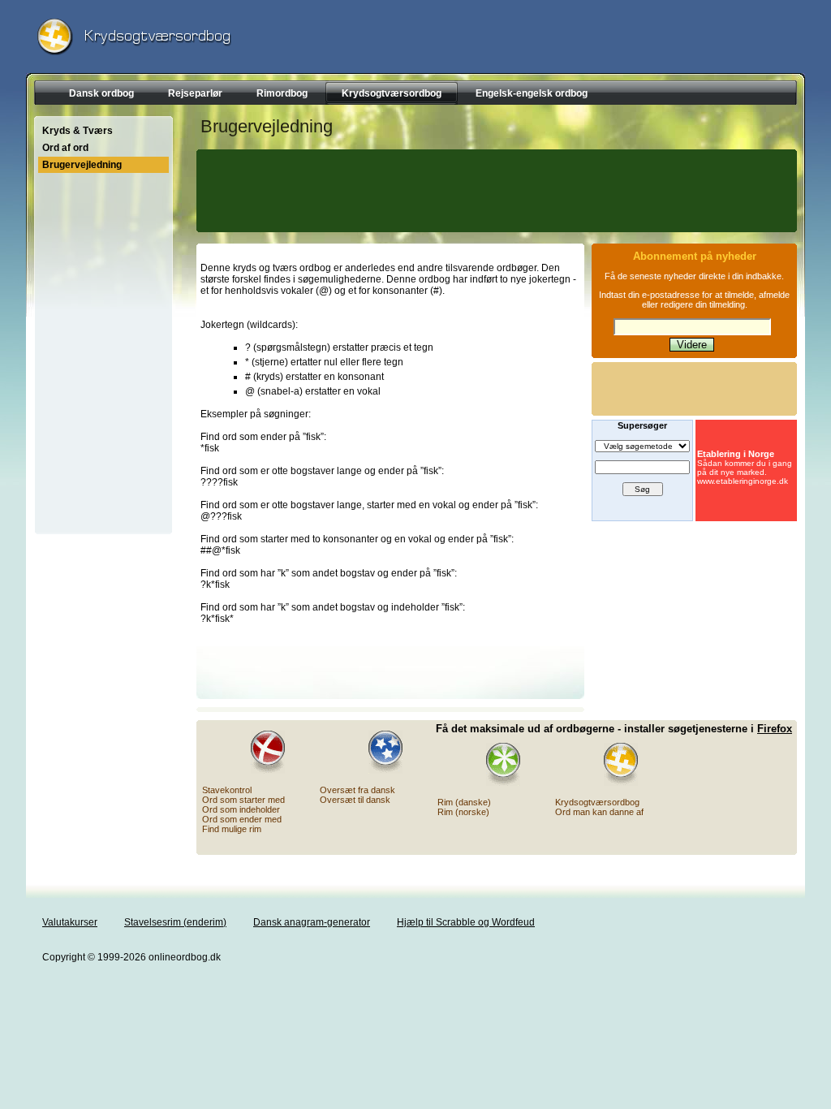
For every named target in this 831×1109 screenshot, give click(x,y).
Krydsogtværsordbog (597, 802)
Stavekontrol (227, 790)
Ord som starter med (243, 800)
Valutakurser (69, 922)
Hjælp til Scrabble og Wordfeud (466, 922)
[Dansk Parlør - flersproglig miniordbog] (376, 752)
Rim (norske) (463, 812)
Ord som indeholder (241, 809)
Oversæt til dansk (355, 800)
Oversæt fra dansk (357, 790)
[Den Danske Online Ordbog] (258, 752)
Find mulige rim (231, 829)
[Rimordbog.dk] (493, 764)
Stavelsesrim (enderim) (175, 922)
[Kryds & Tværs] (611, 764)
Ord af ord (65, 147)
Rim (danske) (464, 802)
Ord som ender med (242, 819)
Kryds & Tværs (77, 130)
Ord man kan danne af (599, 812)
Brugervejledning (82, 164)
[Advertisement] (494, 190)
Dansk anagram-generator (311, 922)
